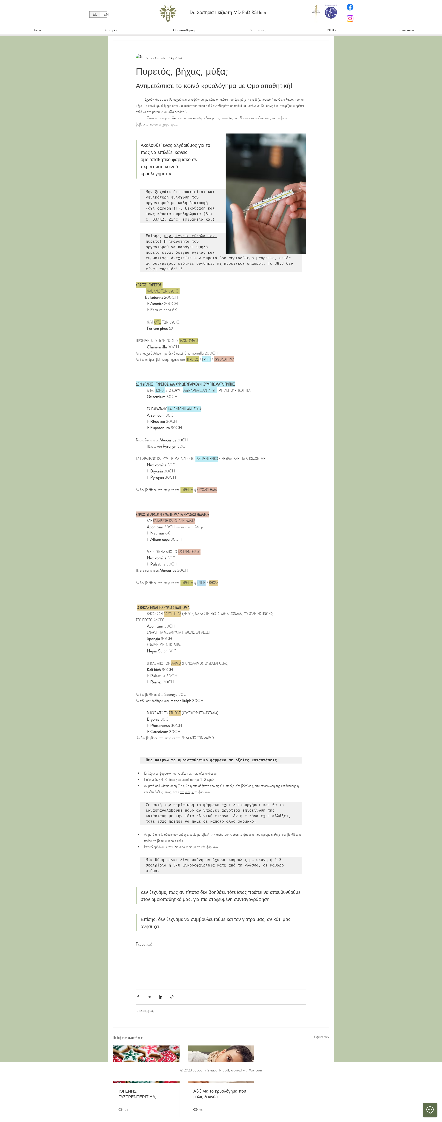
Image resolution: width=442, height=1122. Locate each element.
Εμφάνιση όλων (321, 1036)
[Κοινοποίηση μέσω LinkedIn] (160, 997)
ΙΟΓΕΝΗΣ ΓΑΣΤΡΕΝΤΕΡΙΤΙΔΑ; (138, 1093)
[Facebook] (350, 7)
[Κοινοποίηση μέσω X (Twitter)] (149, 997)
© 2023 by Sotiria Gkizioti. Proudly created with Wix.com (221, 1070)
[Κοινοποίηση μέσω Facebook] (138, 997)
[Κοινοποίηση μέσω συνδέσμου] (172, 997)
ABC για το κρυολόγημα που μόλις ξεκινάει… (219, 1093)
